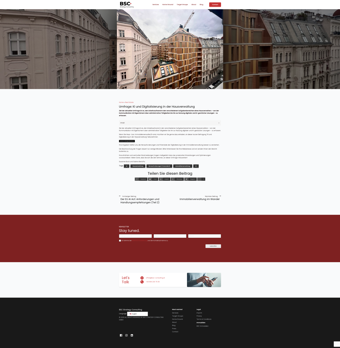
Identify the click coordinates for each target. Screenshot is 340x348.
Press (174, 329)
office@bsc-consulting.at (155, 278)
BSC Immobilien (202, 326)
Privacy (199, 316)
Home (121, 102)
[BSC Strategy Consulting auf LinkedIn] (132, 335)
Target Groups (182, 4)
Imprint (199, 313)
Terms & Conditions (204, 319)
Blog (201, 4)
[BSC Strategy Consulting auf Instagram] (126, 335)
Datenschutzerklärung (139, 241)
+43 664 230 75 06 (153, 282)
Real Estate (129, 102)
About (193, 4)
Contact (215, 5)
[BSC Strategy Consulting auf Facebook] (121, 335)
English (134, 314)
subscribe (213, 246)
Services (155, 4)
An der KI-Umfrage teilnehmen (127, 141)
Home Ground (167, 4)
